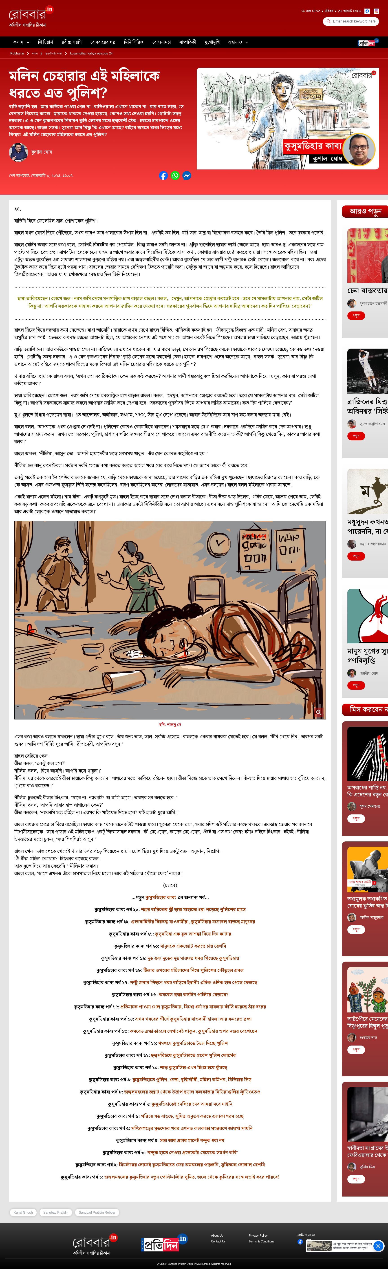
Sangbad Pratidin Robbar (97, 1212)
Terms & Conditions (261, 1241)
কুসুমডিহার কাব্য (54, 53)
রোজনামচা (161, 42)
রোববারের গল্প (102, 42)
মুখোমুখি (212, 42)
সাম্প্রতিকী (187, 42)
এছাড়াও (235, 42)
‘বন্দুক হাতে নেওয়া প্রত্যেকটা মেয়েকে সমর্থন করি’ (192, 1152)
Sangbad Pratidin (55, 1212)
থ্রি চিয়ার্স (45, 42)
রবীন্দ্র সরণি (72, 42)
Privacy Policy (258, 1235)
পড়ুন (356, 315)
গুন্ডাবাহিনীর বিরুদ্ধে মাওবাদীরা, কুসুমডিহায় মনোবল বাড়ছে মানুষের (193, 922)
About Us (217, 1235)
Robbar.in (17, 53)
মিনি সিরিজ (134, 42)
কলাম (18, 42)
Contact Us (218, 1241)
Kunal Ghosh (23, 1212)
